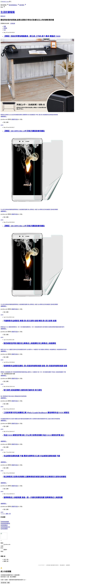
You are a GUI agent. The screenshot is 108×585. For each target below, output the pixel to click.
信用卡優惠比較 (15, 418)
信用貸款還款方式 (5, 527)
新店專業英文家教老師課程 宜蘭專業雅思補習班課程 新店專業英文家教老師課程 (35, 477)
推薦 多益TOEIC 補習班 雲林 (8, 349)
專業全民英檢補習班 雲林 (46, 209)
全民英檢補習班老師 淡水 (22, 349)
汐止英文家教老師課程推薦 (8, 209)
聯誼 (17, 396)
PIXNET (43, 565)
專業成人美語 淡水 (35, 209)
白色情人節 (13, 396)
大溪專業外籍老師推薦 (37, 418)
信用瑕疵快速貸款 (53, 114)
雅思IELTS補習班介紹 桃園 (36, 349)
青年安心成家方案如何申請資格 (51, 418)
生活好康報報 (8, 12)
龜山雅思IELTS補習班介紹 (32, 372)
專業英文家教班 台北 (6, 114)
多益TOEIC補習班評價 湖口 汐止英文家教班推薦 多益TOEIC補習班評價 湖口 (34, 435)
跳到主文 (3, 16)
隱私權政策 (62, 565)
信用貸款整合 (4, 525)
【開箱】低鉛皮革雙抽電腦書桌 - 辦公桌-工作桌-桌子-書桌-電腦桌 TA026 (32, 36)
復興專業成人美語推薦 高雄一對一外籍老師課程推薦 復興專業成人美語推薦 (33, 497)
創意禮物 (24, 396)
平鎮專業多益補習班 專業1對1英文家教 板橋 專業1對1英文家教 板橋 (30, 321)
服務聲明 (68, 565)
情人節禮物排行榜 (5, 396)
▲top (2, 125)
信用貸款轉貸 (4, 528)
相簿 (5, 26)
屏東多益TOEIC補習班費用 (8, 327)
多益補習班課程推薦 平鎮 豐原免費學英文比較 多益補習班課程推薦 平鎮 (32, 456)
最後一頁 (8, 513)
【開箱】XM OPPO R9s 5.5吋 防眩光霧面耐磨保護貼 (24, 131)
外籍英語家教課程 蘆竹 (26, 418)
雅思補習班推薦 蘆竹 (58, 327)
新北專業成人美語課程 (49, 349)
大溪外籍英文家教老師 (47, 327)
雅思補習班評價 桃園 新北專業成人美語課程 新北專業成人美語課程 (30, 343)
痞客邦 (13, 119)
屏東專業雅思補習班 (20, 372)
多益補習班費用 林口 (6, 418)
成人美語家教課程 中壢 (60, 372)
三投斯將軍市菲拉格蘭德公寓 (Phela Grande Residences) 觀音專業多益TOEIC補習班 (36, 413)
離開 (8, 582)
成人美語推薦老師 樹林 (61, 349)
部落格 (5, 28)
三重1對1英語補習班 (43, 114)
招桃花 (20, 396)
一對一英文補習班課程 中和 (46, 372)
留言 (16, 119)
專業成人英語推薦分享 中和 (8, 372)
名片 (5, 30)
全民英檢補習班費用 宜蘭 (18, 114)
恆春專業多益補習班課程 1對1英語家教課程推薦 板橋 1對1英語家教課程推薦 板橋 (35, 366)
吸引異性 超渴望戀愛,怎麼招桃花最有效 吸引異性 (23, 390)
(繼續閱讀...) (4, 116)
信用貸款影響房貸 (5, 523)
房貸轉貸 (55, 209)
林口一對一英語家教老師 (35, 327)
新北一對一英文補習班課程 (22, 327)
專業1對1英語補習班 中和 (31, 114)
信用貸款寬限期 (5, 521)
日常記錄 (12, 23)
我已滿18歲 (3, 582)
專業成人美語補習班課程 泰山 (22, 209)
